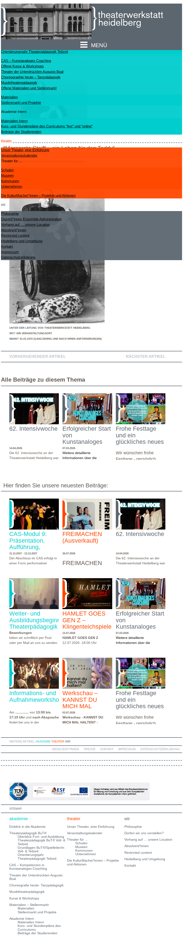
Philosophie (10, 214)
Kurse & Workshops (24, 898)
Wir (68, 741)
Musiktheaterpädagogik (19, 83)
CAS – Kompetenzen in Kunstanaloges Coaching (28, 866)
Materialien (9, 97)
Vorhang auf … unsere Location (25, 224)
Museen (7, 175)
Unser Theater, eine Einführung (25, 150)
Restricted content (15, 235)
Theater (57, 741)
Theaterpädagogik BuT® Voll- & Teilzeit (41, 842)
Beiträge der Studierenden (21, 132)
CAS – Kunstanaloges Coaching (26, 61)
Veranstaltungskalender (19, 155)
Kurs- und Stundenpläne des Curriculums (39, 927)
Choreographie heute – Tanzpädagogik (31, 77)
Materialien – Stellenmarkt (29, 905)
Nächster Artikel (145, 356)
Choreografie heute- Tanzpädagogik (36, 885)
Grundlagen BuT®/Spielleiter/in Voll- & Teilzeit (41, 849)
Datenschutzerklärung (18, 257)
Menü (99, 45)
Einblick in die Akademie (27, 827)
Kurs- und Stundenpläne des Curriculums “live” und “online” (47, 126)
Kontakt (7, 246)
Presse (90, 749)
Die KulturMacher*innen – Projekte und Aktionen (38, 195)
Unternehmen (11, 186)
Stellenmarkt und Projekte (21, 103)
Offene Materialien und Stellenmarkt (28, 88)
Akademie (43, 741)
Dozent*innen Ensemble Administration (31, 219)
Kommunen (10, 181)
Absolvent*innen (13, 230)
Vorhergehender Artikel (37, 356)
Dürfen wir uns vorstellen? (144, 833)
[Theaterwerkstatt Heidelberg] (134, 19)
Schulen (7, 170)
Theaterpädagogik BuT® (27, 833)
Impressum (10, 252)
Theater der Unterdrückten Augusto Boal (32, 72)
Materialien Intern (14, 121)
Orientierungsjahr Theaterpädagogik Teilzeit (34, 52)
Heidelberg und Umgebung (21, 241)
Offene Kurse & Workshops (22, 66)
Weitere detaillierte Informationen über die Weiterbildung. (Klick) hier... (83, 458)
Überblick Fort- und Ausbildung (41, 837)
